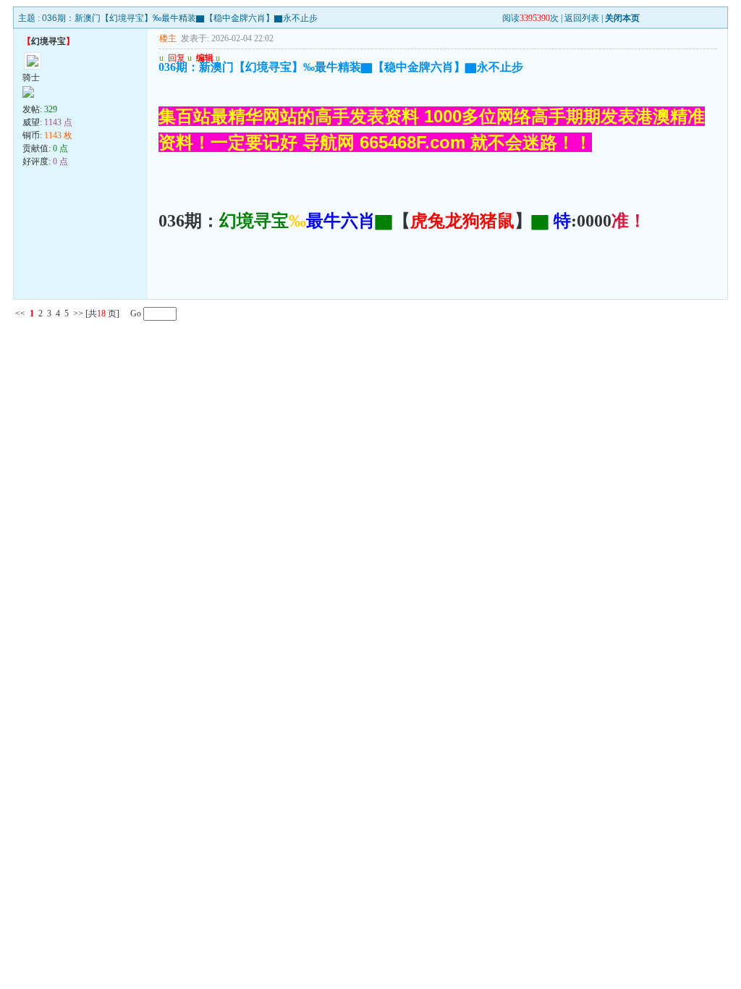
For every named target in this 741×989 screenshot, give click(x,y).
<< (20, 313)
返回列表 (581, 18)
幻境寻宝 (48, 41)
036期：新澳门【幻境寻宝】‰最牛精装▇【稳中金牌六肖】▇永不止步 (180, 18)
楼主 (168, 38)
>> (78, 313)
